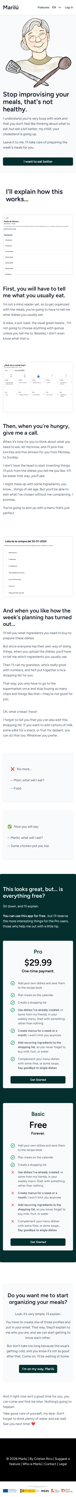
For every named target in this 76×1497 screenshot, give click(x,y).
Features (43, 7)
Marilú (11, 7)
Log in (69, 7)
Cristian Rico (43, 1459)
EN (54, 7)
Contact (50, 1464)
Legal (63, 1464)
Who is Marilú (33, 1464)
